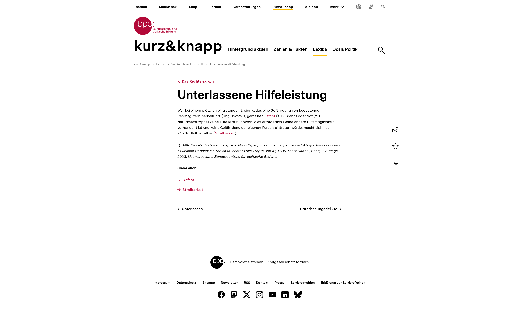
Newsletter (229, 283)
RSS (247, 283)
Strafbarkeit (225, 133)
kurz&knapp (142, 64)
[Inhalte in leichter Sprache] (358, 7)
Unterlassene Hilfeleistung (227, 64)
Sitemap (208, 283)
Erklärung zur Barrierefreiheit (343, 283)
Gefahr (269, 116)
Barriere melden (303, 283)
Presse (279, 283)
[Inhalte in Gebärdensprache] (370, 7)
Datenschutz (186, 283)
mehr (337, 7)
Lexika (160, 64)
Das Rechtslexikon (182, 64)
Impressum (162, 283)
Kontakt (262, 283)
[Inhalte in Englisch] (383, 7)
